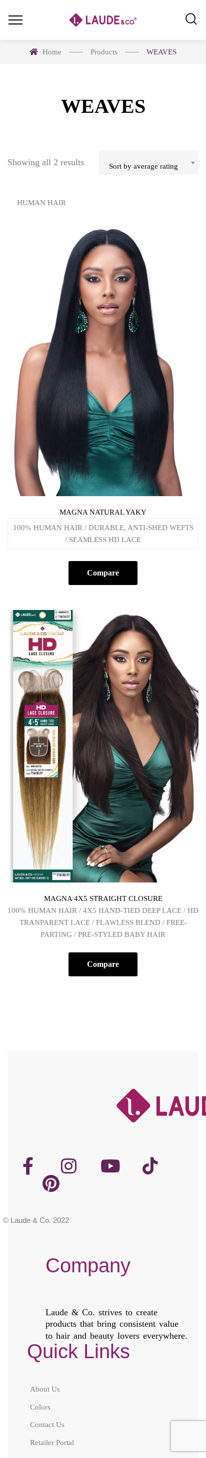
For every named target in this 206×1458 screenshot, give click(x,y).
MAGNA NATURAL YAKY (103, 512)
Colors (40, 1407)
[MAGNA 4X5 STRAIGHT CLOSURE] (103, 746)
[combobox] (148, 163)
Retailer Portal (52, 1442)
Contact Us (47, 1425)
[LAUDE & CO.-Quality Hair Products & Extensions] (103, 20)
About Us (45, 1389)
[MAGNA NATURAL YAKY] (103, 360)
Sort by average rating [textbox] (143, 166)
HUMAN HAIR (41, 203)
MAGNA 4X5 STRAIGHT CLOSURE (103, 898)
